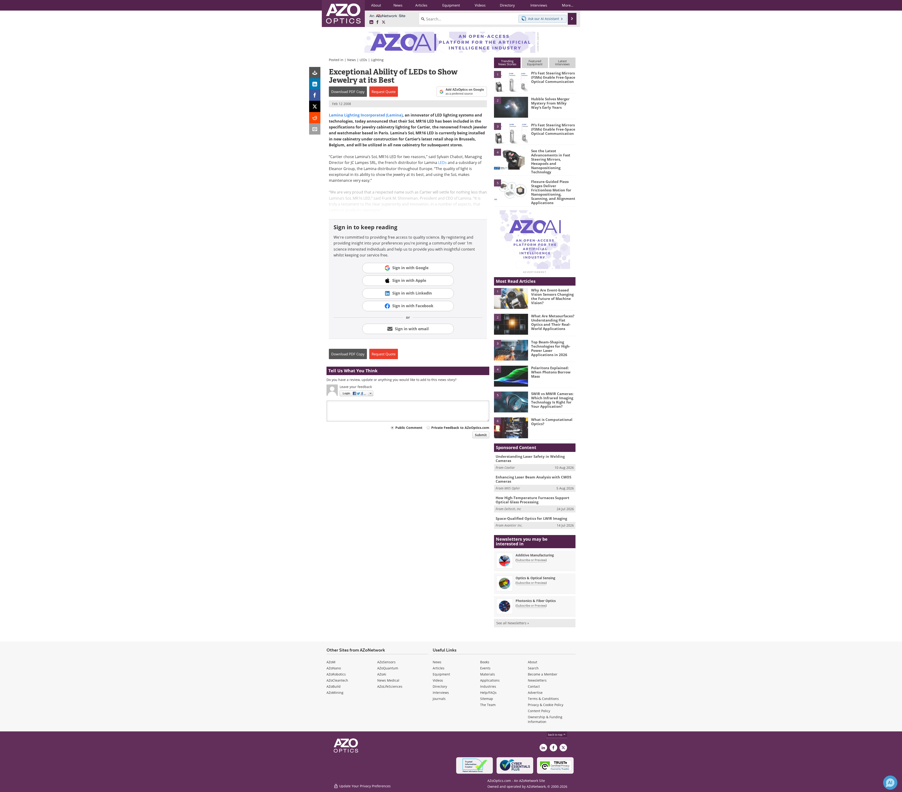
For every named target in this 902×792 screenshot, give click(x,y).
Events (485, 668)
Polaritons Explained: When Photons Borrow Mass (551, 372)
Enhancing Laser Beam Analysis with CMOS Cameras (533, 479)
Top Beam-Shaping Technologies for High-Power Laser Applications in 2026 (550, 348)
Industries (488, 686)
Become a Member (542, 674)
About (532, 662)
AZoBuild (334, 686)
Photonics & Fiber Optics (536, 600)
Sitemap (486, 698)
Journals (439, 698)
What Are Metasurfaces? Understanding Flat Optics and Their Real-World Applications (552, 322)
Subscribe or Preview (531, 560)
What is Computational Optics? (551, 421)
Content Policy (539, 711)
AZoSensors (386, 662)
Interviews (441, 692)
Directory (440, 686)
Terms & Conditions (543, 698)
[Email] (314, 129)
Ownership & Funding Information (545, 719)
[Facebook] (314, 95)
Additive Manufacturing (535, 555)
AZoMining (335, 692)
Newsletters (537, 680)
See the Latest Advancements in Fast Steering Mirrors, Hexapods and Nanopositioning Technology (550, 161)
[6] (511, 427)
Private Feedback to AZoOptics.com (460, 427)
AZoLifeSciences (389, 686)
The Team (488, 705)
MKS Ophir (512, 488)
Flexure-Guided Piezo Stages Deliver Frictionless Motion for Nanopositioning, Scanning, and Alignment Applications (553, 192)
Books (484, 662)
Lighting (377, 60)
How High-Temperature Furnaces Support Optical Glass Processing (532, 499)
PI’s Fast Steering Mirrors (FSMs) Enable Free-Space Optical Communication (553, 77)
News (351, 60)
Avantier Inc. (513, 525)
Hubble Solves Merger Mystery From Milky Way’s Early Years (550, 103)
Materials (487, 674)
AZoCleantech (337, 680)
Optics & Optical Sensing (535, 578)
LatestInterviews (562, 62)
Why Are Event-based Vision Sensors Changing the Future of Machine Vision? (552, 296)
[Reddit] (314, 117)
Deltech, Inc (512, 509)
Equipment (441, 674)
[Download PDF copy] (314, 72)
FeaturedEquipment (535, 62)
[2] (511, 107)
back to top (555, 735)
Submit (481, 435)
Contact (534, 686)
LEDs (363, 60)
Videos (438, 680)
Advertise (535, 692)
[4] (511, 159)
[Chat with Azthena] (890, 783)
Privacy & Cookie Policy (545, 705)
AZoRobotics (336, 674)
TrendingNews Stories (507, 62)
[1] (511, 81)
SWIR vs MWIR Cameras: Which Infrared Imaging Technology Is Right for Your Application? (552, 400)
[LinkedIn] (314, 83)
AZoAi (381, 674)
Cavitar (509, 467)
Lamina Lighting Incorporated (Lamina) (366, 115)
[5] (511, 189)
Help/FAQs (488, 692)
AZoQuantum (387, 668)
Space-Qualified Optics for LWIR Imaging (531, 518)
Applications (490, 680)
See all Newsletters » (512, 623)
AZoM (331, 662)
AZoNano (334, 668)
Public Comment (408, 427)
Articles (438, 668)
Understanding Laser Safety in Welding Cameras (530, 458)
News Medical (388, 680)
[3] (511, 133)
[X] (314, 106)
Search (533, 668)
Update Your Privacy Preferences (364, 786)
